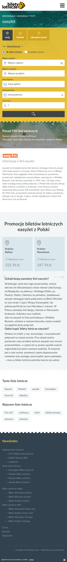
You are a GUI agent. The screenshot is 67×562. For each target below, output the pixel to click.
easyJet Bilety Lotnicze (19, 482)
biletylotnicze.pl (8, 16)
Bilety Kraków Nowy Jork (21, 513)
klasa (4, 46)
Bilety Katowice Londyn (20, 497)
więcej (31, 559)
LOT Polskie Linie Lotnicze (21, 454)
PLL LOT (9, 413)
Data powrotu (8, 90)
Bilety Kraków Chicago (19, 521)
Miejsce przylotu (9, 69)
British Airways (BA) (18, 458)
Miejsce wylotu (8, 58)
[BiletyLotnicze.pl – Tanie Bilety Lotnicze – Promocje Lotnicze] (13, 5)
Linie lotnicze (22, 16)
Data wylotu (7, 79)
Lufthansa (24, 413)
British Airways (53, 413)
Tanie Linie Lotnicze (11, 466)
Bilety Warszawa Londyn (20, 493)
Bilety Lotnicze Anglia (12, 489)
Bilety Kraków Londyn (19, 501)
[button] (59, 277)
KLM (37, 413)
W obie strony (14, 51)
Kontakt (6, 532)
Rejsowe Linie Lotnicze (13, 450)
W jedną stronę (36, 51)
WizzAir (22, 389)
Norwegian (50, 389)
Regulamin (7, 536)
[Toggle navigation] (62, 5)
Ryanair (8, 389)
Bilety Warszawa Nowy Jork (22, 509)
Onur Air (9, 396)
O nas (5, 528)
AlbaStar (23, 396)
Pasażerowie (6, 101)
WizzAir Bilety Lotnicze (19, 474)
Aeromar (9, 419)
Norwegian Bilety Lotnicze (21, 470)
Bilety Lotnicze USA (11, 505)
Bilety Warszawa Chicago (21, 517)
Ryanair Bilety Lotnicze (19, 478)
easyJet (35, 389)
